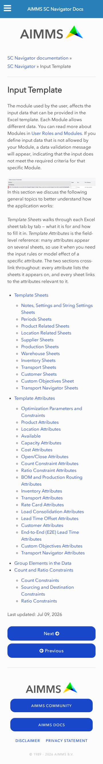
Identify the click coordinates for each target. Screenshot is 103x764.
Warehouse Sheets (40, 353)
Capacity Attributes (41, 443)
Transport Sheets (38, 367)
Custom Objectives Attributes (51, 546)
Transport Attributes (42, 498)
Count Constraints (40, 580)
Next (49, 633)
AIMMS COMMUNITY (51, 706)
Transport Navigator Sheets (49, 388)
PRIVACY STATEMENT (67, 741)
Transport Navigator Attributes (53, 553)
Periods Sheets (36, 319)
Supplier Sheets (37, 339)
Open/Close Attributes (44, 456)
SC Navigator (21, 66)
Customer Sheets (39, 374)
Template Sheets (31, 295)
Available (31, 436)
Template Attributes (34, 398)
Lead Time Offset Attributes (49, 518)
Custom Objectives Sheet (47, 381)
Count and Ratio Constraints (43, 570)
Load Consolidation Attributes (52, 511)
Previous (53, 650)
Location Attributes (41, 429)
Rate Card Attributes (42, 504)
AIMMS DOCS (51, 725)
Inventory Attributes (41, 491)
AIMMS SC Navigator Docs (55, 9)
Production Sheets (40, 346)
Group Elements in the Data (43, 563)
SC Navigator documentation (37, 58)
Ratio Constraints (39, 601)
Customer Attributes (42, 525)
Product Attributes (40, 422)
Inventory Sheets (38, 360)
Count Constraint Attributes (49, 463)
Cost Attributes (36, 449)
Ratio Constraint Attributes (48, 470)
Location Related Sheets (46, 333)
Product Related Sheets (45, 326)
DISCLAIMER (27, 741)
